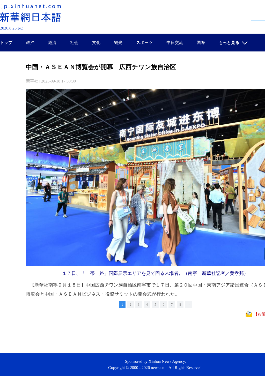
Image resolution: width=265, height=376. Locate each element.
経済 (52, 42)
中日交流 (174, 42)
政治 (30, 42)
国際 (201, 42)
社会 (74, 42)
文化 (96, 42)
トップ (6, 42)
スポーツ (144, 42)
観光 (118, 42)
